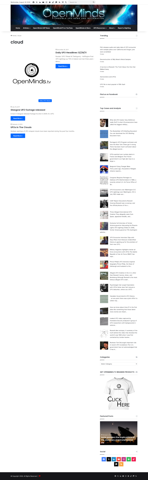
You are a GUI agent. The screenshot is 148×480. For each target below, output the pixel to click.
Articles (26, 28)
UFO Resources (99, 28)
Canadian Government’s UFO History (122, 296)
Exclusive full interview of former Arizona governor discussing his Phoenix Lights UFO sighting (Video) (123, 225)
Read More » (62, 66)
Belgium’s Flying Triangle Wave (120, 166)
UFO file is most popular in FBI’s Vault (112, 84)
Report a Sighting (124, 28)
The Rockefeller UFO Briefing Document (123, 131)
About (111, 28)
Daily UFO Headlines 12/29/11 (71, 52)
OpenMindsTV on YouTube (63, 28)
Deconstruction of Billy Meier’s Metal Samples (115, 59)
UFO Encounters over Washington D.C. (123, 190)
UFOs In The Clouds (21, 127)
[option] (118, 433)
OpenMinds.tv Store (83, 28)
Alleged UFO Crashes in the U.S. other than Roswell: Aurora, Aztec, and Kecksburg (123, 275)
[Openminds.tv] (74, 15)
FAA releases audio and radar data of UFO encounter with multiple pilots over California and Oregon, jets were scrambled (118, 49)
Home (18, 28)
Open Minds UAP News (41, 28)
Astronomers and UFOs (108, 77)
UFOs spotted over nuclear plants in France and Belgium (118, 441)
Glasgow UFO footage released (28, 109)
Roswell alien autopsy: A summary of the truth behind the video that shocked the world (123, 333)
